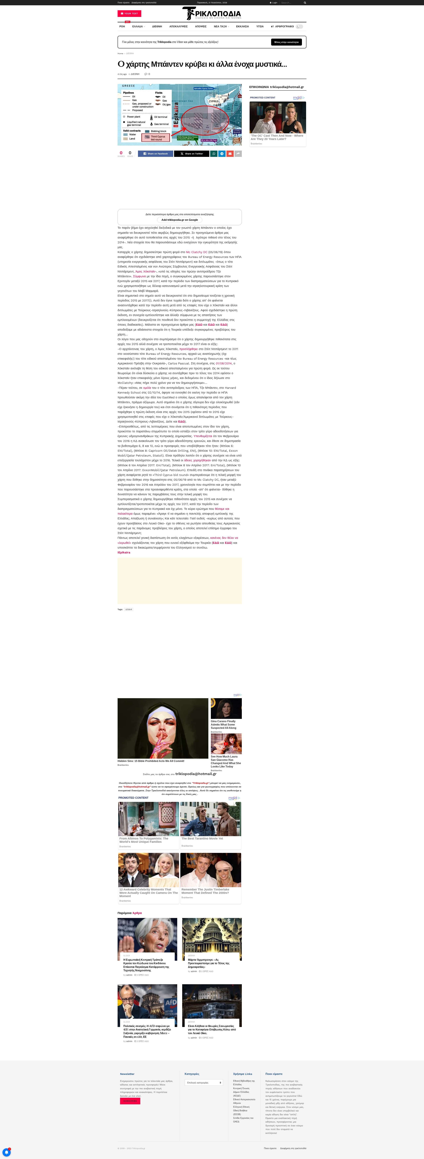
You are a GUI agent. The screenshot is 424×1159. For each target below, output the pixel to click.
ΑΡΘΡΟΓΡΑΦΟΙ (284, 26)
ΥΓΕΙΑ (260, 26)
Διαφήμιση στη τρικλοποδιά (144, 2)
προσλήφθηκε (188, 349)
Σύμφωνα (139, 276)
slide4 (129, 609)
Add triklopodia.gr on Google (179, 219)
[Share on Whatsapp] (213, 154)
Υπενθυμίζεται (203, 436)
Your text (131, 13)
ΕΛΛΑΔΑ (137, 26)
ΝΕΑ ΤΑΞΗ (220, 26)
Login (274, 2)
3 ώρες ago (142, 1041)
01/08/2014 (224, 363)
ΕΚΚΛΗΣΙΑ (242, 26)
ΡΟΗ (123, 25)
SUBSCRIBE (130, 1101)
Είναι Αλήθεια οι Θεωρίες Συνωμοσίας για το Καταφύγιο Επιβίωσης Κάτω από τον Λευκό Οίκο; (212, 1029)
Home (120, 53)
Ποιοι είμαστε (124, 2)
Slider (126, 956)
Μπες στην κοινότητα (286, 42)
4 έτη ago (122, 74)
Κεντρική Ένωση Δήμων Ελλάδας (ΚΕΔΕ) (241, 1092)
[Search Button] (304, 2)
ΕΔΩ (199, 324)
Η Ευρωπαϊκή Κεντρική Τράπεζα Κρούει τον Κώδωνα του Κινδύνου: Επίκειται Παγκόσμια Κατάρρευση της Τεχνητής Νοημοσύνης (146, 965)
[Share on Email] (230, 154)
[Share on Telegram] (222, 154)
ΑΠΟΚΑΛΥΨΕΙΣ (178, 26)
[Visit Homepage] (212, 14)
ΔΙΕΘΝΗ (157, 26)
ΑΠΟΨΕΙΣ (201, 26)
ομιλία (147, 387)
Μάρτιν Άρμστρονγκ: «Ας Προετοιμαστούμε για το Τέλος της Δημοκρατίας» (208, 963)
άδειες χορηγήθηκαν (197, 460)
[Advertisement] (180, 186)
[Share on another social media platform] (238, 154)
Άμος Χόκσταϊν (145, 271)
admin (129, 975)
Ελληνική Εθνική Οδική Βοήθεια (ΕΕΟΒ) (241, 1111)
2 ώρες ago (142, 975)
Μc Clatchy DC (196, 252)
